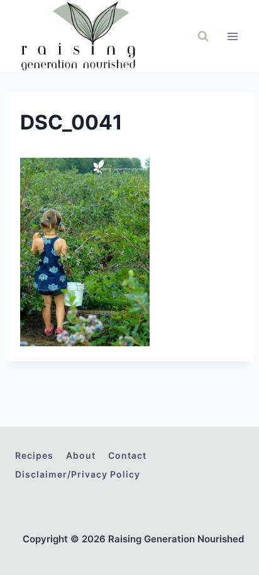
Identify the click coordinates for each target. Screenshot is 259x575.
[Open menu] (232, 36)
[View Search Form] (203, 36)
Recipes (34, 455)
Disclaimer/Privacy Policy (77, 474)
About (81, 455)
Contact (127, 455)
